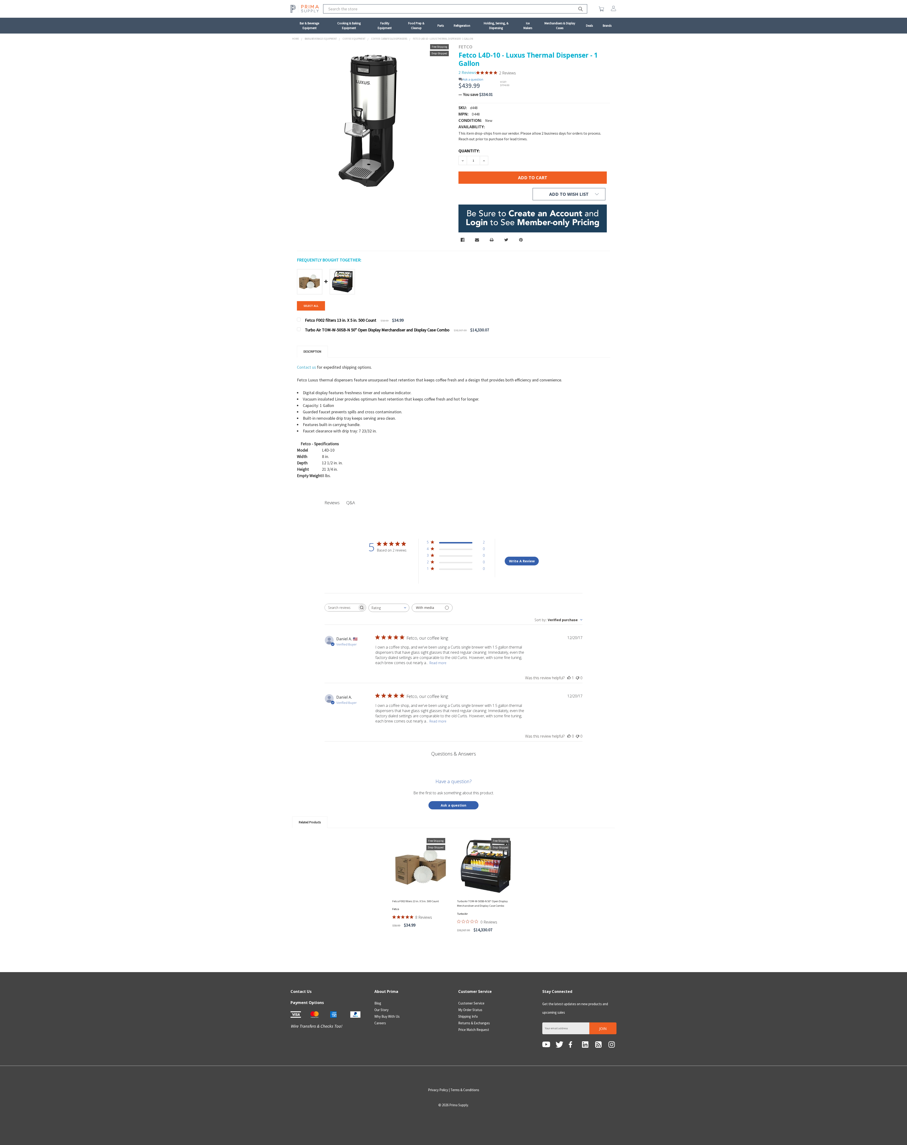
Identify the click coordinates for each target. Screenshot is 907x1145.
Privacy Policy (438, 1090)
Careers (380, 1023)
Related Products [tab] (310, 822)
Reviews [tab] (332, 502)
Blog (377, 1003)
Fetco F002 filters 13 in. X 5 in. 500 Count (415, 901)
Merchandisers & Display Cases (559, 25)
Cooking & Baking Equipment (349, 25)
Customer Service (471, 1003)
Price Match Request (473, 1029)
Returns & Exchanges (474, 1023)
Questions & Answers (453, 754)
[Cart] (602, 9)
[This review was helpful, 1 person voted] (569, 677)
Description (312, 352)
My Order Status (470, 1010)
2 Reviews (467, 72)
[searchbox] (341, 607)
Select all (311, 306)
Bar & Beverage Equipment (309, 25)
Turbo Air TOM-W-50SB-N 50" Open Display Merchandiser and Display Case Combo (482, 903)
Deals (589, 26)
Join (603, 1028)
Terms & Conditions (464, 1090)
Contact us (307, 367)
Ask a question (473, 79)
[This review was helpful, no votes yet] (569, 736)
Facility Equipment (385, 25)
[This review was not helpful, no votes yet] (577, 677)
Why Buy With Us (387, 1016)
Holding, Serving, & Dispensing (496, 25)
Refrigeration (462, 26)
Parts (440, 26)
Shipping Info (468, 1016)
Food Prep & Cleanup (416, 25)
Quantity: (469, 151)
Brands (607, 26)
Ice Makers (527, 25)
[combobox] (388, 608)
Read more (437, 663)
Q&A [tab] (350, 502)
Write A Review (522, 561)
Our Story (381, 1010)
